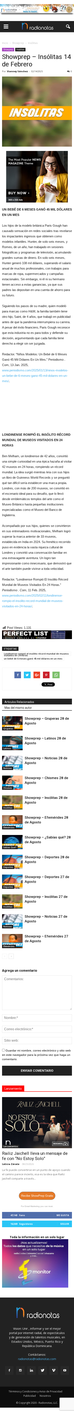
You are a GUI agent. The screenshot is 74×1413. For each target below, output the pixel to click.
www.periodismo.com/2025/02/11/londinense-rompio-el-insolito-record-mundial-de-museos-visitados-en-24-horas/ (32, 601)
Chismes (7, 788)
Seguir (64, 1223)
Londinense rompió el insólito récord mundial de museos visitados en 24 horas (36, 654)
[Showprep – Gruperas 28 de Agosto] (12, 723)
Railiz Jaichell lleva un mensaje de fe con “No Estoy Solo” (35, 1156)
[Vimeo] (54, 1370)
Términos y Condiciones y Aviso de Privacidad (35, 1391)
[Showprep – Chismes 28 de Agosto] (12, 783)
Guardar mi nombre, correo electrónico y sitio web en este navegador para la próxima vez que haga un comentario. (36, 1055)
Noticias (7, 768)
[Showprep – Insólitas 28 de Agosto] (12, 802)
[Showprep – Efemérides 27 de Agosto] (12, 941)
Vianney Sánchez (17, 71)
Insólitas (20, 49)
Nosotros (45, 1396)
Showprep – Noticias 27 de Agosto (48, 921)
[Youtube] (65, 1370)
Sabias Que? (9, 847)
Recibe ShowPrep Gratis (37, 1195)
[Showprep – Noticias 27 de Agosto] (12, 921)
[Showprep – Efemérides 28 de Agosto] (12, 822)
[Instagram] (20, 1370)
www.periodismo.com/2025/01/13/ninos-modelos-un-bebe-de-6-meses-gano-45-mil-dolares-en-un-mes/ (35, 376)
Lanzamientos (10, 1146)
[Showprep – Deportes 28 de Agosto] (12, 862)
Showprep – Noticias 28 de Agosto (48, 763)
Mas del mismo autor (18, 707)
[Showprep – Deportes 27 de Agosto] (12, 882)
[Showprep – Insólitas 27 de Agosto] (12, 901)
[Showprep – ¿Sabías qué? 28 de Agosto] (12, 842)
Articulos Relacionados (19, 702)
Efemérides (9, 827)
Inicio (5, 43)
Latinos (7, 748)
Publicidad (29, 1396)
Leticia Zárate (10, 1164)
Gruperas (8, 728)
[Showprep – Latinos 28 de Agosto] (12, 743)
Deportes (8, 867)
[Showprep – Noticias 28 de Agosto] (12, 763)
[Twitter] (42, 1370)
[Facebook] (9, 1370)
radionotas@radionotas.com (37, 1359)
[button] (68, 26)
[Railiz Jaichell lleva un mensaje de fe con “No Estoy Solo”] (37, 1122)
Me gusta (63, 1215)
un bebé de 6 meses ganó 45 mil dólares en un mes (33, 658)
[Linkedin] (31, 1370)
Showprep (8, 49)
